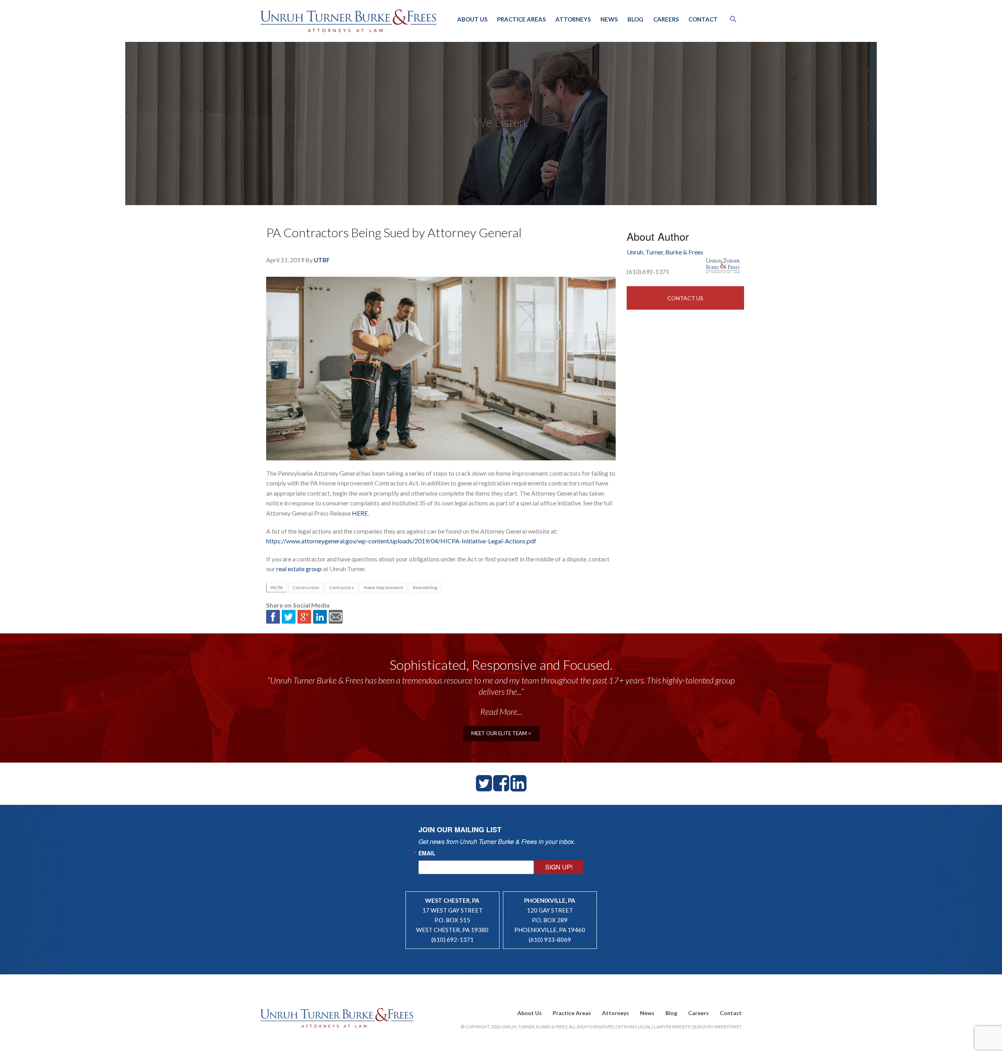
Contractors (341, 587)
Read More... (501, 711)
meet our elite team (499, 733)
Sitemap (626, 1026)
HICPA (276, 587)
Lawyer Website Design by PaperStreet (698, 1026)
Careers (666, 19)
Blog (635, 19)
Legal (644, 1026)
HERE (360, 513)
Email (427, 853)
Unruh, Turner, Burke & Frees (348, 20)
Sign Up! (559, 866)
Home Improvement (383, 587)
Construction (305, 587)
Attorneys (573, 19)
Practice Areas (521, 19)
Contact (703, 19)
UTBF (322, 259)
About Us (472, 19)
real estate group (299, 568)
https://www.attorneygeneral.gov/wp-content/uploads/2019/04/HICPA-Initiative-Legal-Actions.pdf (401, 541)
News (609, 19)
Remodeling (425, 587)
